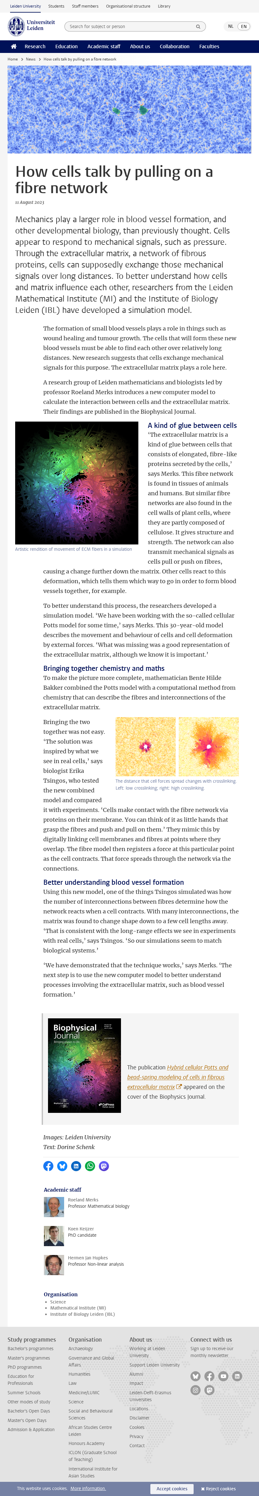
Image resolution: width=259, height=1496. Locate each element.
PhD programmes (25, 1367)
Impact (136, 1383)
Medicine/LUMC (84, 1393)
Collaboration (175, 46)
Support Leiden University (155, 1365)
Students (56, 6)
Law (73, 1383)
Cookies (137, 1427)
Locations (139, 1409)
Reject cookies (221, 1489)
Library (164, 6)
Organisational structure (128, 6)
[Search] (198, 26)
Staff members (85, 6)
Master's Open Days (27, 1421)
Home (13, 59)
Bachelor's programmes (30, 1349)
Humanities (79, 1374)
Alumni (136, 1374)
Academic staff (103, 46)
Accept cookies (172, 1489)
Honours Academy (87, 1444)
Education (66, 46)
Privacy (136, 1437)
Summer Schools (24, 1393)
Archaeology (81, 1349)
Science (58, 1302)
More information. (88, 1489)
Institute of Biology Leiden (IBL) (82, 1314)
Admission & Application (31, 1430)
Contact (137, 1446)
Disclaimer (139, 1418)
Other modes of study (29, 1402)
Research (35, 46)
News (30, 59)
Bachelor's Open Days (29, 1411)
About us (140, 46)
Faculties (209, 46)
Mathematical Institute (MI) (78, 1308)
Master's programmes (29, 1358)
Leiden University (25, 6)
